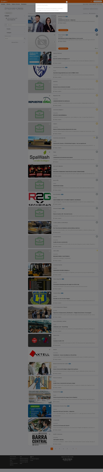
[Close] (67, 2)
